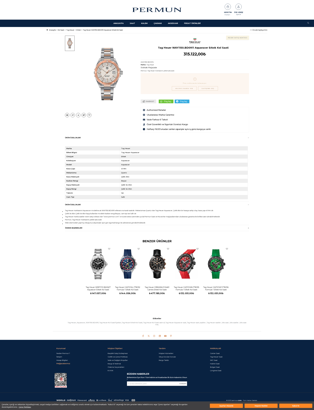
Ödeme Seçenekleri (73, 228)
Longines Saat (215, 370)
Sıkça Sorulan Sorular (167, 357)
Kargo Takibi (164, 360)
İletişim (59, 357)
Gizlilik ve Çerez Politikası (118, 357)
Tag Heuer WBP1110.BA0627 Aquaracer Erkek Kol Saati (98, 288)
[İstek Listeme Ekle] (67, 115)
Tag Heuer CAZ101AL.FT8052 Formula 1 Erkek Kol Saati (127, 288)
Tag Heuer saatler (214, 323)
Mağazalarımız (63, 363)
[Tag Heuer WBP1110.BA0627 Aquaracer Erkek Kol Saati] (98, 264)
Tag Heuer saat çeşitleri (196, 323)
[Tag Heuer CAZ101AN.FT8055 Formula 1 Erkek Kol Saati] (186, 264)
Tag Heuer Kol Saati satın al (154, 323)
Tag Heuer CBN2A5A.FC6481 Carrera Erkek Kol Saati (157, 288)
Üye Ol (238, 14)
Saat (132, 23)
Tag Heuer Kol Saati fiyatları (110, 323)
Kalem (144, 23)
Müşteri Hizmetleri (166, 353)
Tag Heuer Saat (216, 357)
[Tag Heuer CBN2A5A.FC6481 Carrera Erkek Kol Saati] (157, 264)
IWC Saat (213, 360)
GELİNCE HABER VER (184, 88)
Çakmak (158, 23)
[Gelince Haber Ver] (84, 115)
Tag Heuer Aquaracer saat (175, 323)
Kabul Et (295, 406)
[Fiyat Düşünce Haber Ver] (78, 115)
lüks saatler (234, 323)
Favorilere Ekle (109, 249)
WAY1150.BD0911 (92, 323)
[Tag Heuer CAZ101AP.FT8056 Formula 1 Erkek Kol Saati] (215, 264)
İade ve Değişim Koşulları (118, 360)
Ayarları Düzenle (226, 406)
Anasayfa (118, 23)
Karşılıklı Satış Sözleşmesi (118, 353)
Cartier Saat (215, 353)
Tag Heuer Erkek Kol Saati (132, 323)
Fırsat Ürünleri (192, 23)
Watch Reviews (165, 363)
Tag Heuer (72, 323)
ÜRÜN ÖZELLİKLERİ (73, 205)
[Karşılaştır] (73, 115)
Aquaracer (81, 323)
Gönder (182, 383)
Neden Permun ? (63, 353)
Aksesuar (173, 23)
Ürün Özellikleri (73, 138)
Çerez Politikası (25, 407)
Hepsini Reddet (261, 406)
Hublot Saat (215, 364)
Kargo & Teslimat (114, 364)
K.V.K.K (110, 370)
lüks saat (225, 323)
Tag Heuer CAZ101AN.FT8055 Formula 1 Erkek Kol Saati (186, 288)
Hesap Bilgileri (62, 360)
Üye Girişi (238, 12)
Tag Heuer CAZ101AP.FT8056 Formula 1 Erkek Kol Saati (216, 288)
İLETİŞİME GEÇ (208, 88)
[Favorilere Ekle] (89, 115)
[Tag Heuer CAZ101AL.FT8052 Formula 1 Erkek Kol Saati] (127, 264)
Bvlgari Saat (215, 367)
